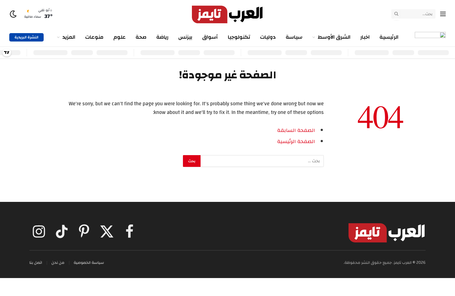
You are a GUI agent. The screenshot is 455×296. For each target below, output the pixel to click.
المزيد (68, 37)
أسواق (210, 37)
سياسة (294, 37)
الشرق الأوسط (334, 37)
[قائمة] (443, 14)
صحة (141, 37)
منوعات (94, 37)
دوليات (268, 37)
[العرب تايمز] (227, 14)
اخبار (365, 37)
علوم (119, 37)
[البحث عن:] (262, 161)
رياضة (162, 37)
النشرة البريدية (26, 37)
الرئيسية (388, 37)
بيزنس (185, 37)
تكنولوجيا (239, 37)
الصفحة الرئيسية (296, 141)
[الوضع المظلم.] (13, 14)
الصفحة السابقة (296, 130)
